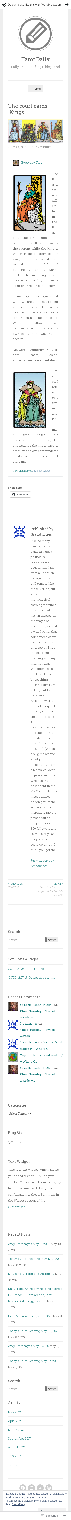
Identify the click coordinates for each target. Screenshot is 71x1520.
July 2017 (14, 1456)
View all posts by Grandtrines (42, 863)
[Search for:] (27, 940)
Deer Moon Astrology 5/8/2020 (30, 1316)
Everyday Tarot (32, 162)
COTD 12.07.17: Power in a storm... (31, 977)
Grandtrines (41, 147)
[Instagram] (48, 1488)
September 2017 (19, 1438)
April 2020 (15, 1421)
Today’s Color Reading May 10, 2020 (33, 1259)
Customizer (16, 1207)
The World (15, 885)
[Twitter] (40, 1488)
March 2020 (16, 1430)
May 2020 (15, 1412)
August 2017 (16, 1447)
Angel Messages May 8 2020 (28, 1346)
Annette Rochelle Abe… (36, 1005)
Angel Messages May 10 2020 (29, 1244)
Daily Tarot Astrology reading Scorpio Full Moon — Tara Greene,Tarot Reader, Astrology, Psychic (35, 1295)
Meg (23, 1055)
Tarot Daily (35, 59)
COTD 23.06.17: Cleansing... (27, 969)
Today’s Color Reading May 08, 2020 (33, 1331)
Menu (38, 89)
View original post (22, 470)
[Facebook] (22, 1488)
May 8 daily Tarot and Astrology (31, 1274)
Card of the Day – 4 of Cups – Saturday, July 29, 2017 (50, 889)
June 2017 (15, 1465)
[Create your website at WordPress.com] (35, 4)
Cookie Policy (18, 1504)
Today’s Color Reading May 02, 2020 (33, 1361)
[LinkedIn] (31, 1488)
